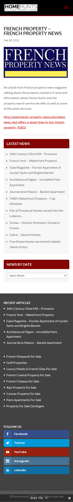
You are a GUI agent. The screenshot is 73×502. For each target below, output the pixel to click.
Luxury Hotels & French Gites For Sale (31, 369)
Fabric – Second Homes (25, 234)
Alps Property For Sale (21, 387)
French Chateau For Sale (22, 381)
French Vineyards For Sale (23, 356)
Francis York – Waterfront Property (33, 160)
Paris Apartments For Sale (23, 400)
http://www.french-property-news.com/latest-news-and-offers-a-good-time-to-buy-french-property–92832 (35, 122)
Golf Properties (16, 362)
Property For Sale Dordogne (25, 406)
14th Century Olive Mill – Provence (33, 154)
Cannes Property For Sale (23, 393)
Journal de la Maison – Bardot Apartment (37, 191)
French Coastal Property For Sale (28, 375)
